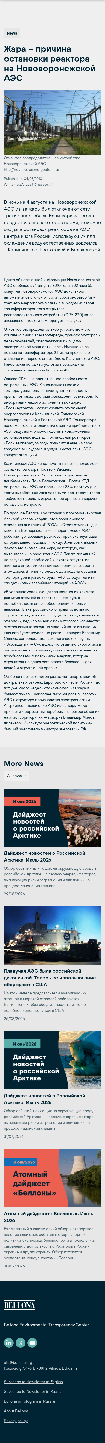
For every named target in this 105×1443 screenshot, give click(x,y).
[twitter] (20, 1343)
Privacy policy (16, 1420)
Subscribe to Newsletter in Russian (33, 1391)
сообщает (22, 285)
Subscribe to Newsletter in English (33, 1382)
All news (14, 776)
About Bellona (16, 1411)
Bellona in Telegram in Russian (30, 1401)
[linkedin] (9, 1343)
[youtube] (32, 1343)
